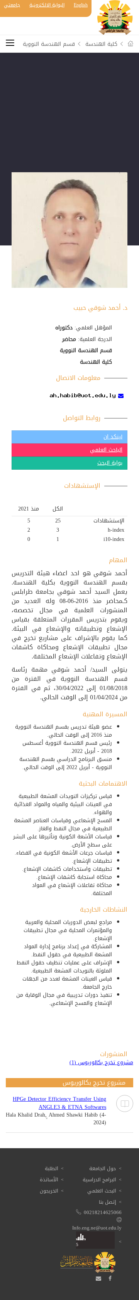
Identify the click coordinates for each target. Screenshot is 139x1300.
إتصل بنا (107, 1202)
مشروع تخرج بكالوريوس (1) (101, 1063)
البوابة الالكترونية (46, 5)
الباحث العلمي (106, 450)
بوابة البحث (109, 463)
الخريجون (49, 1191)
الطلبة (51, 1168)
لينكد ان (112, 437)
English (81, 5)
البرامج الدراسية (99, 1179)
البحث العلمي (101, 1191)
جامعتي (12, 5)
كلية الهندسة (101, 44)
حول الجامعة (102, 1168)
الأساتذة (49, 1179)
